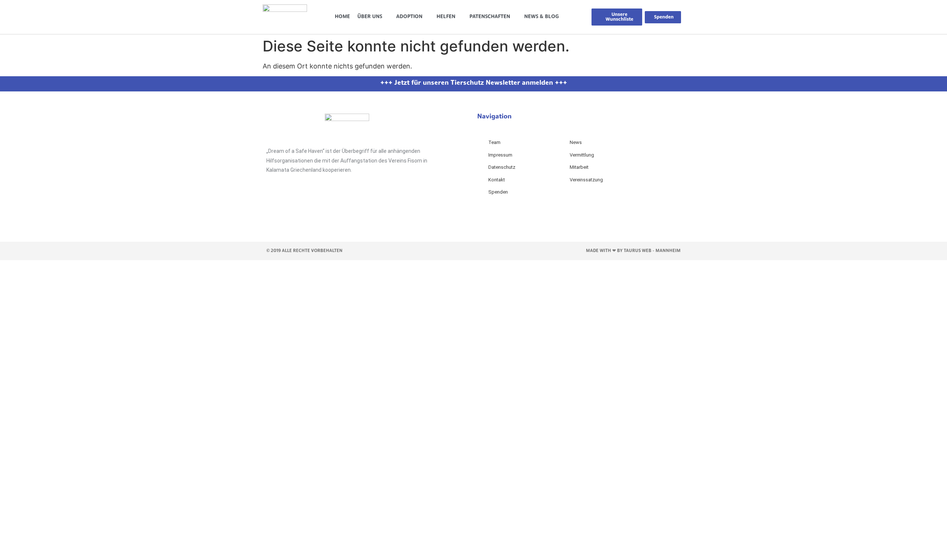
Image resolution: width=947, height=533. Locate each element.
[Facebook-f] (275, 207)
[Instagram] (298, 207)
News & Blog (541, 17)
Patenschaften (489, 17)
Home (342, 17)
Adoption (409, 17)
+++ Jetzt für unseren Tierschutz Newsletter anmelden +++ (473, 83)
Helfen (446, 17)
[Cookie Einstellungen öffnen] (55, 313)
